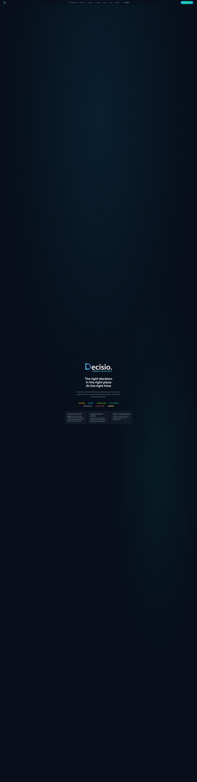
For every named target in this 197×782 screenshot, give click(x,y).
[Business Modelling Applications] (126, 2)
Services (90, 2)
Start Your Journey (187, 2)
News (111, 2)
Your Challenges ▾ (72, 2)
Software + (82, 2)
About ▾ (105, 2)
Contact (117, 2)
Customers (98, 2)
